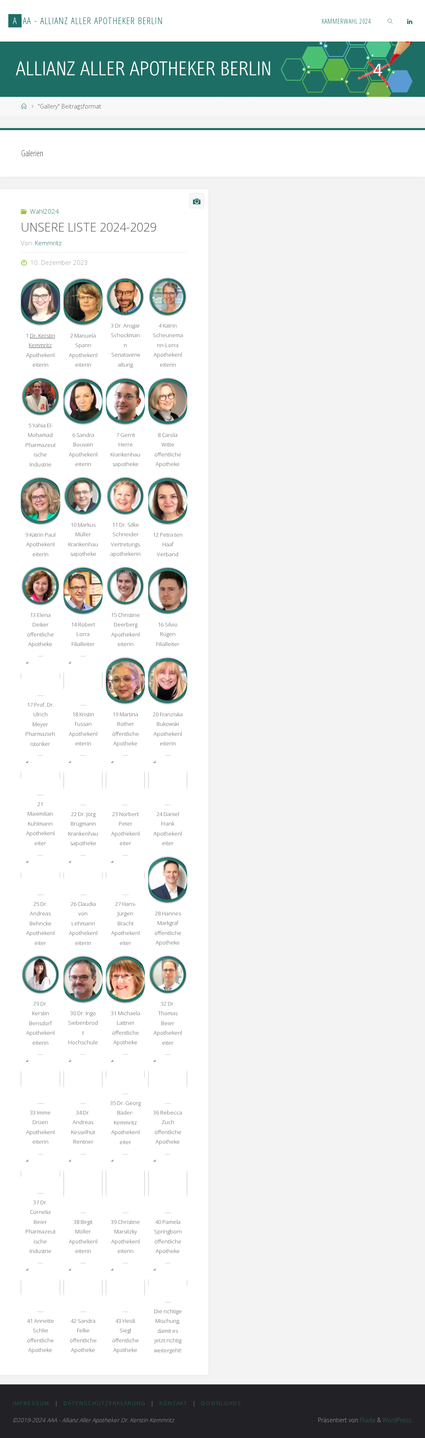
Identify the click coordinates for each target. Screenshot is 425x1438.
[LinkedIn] (409, 21)
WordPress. (398, 1420)
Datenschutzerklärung (105, 1403)
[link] (391, 21)
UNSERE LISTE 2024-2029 (88, 227)
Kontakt (173, 1403)
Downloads (221, 1403)
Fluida (366, 1420)
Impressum (30, 1403)
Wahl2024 (44, 211)
